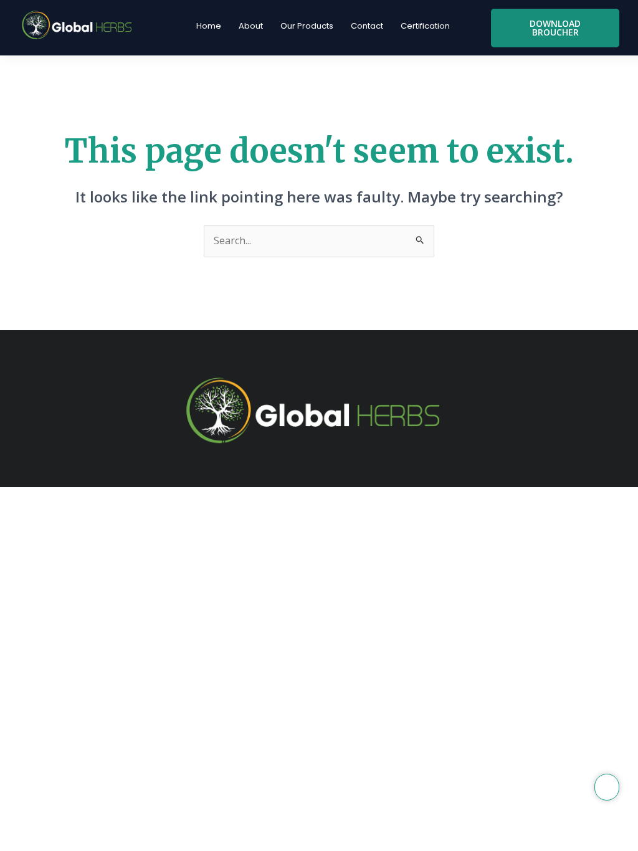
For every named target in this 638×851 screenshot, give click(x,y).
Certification (425, 26)
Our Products (306, 26)
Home (208, 26)
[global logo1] (79, 25)
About (251, 26)
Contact (367, 26)
